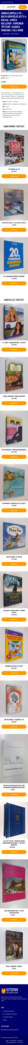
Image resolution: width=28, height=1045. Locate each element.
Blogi (5, 1020)
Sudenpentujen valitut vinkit (14, 666)
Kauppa (23, 7)
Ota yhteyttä (13, 1040)
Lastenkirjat (6, 34)
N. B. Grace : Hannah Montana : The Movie (14, 342)
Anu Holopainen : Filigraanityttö (14, 719)
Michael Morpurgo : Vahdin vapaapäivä (14, 396)
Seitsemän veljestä (9, 1011)
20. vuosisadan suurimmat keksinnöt (14, 276)
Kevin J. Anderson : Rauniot (14, 966)
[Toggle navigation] (3, 7)
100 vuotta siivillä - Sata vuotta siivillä (14, 223)
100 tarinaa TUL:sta (14, 169)
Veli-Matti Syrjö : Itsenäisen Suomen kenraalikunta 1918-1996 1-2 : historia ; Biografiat (14, 843)
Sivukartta (20, 1042)
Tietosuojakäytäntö (10, 1042)
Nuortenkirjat (15, 34)
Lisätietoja (14, 86)
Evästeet (20, 1040)
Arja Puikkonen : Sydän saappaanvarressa (14, 450)
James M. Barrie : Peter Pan (14, 557)
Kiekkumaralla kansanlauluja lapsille (14, 503)
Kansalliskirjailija (8, 1017)
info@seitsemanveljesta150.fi (7, 2)
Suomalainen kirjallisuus (10, 1014)
